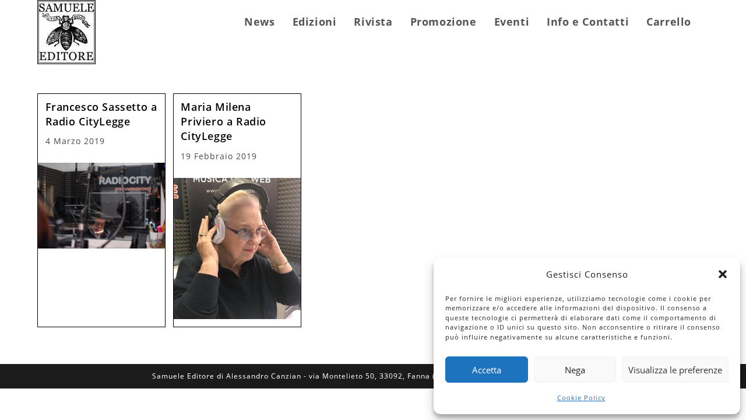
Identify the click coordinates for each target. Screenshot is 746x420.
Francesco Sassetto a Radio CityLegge (101, 114)
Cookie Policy (581, 397)
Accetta (486, 370)
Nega (575, 370)
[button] (723, 274)
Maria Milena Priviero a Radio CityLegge (223, 121)
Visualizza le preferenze (675, 370)
